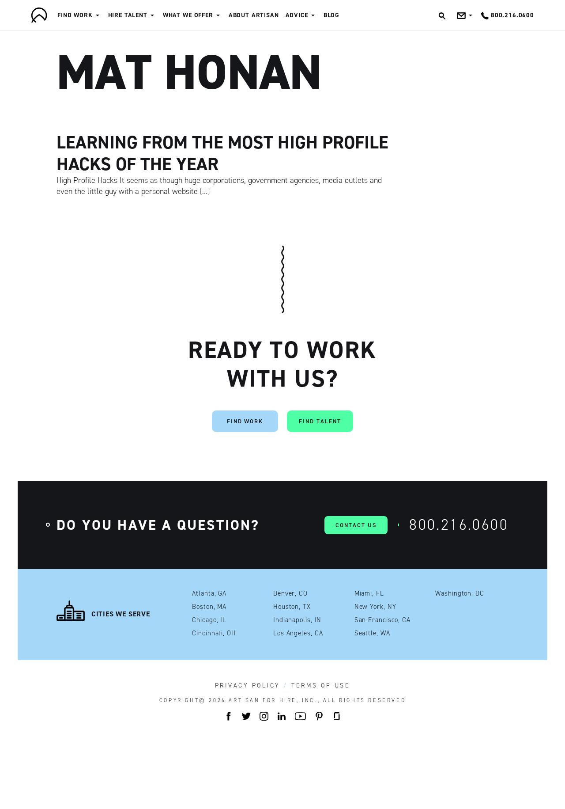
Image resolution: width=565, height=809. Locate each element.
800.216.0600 (458, 525)
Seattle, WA (372, 633)
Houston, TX (292, 607)
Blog (331, 15)
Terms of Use (320, 686)
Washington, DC (459, 593)
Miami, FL (369, 593)
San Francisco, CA (382, 620)
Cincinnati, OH (214, 633)
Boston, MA (209, 607)
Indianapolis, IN (297, 620)
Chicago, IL (209, 620)
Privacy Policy (247, 686)
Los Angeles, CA (298, 633)
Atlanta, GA (209, 593)
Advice (297, 15)
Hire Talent (127, 15)
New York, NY (375, 607)
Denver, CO (290, 593)
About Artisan (254, 15)
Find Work (75, 15)
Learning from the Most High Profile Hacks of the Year (222, 153)
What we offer (188, 15)
